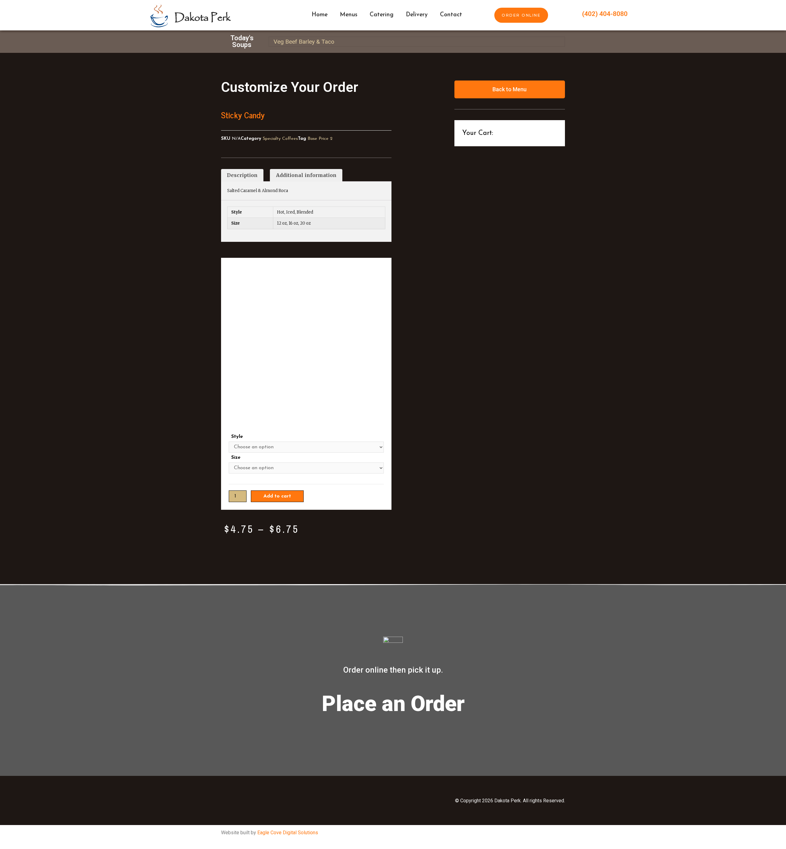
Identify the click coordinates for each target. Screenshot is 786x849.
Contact (451, 15)
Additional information (306, 175)
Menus (348, 15)
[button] (521, 15)
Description (242, 175)
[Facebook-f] (275, 800)
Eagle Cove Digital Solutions (287, 832)
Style (237, 436)
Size (235, 457)
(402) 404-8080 (605, 14)
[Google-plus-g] (336, 800)
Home (320, 15)
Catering (382, 15)
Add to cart (277, 496)
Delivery (417, 15)
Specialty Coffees (280, 138)
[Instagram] (305, 800)
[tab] (242, 175)
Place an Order (393, 703)
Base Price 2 (320, 138)
